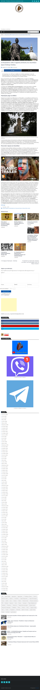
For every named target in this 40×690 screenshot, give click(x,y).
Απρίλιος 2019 (4, 563)
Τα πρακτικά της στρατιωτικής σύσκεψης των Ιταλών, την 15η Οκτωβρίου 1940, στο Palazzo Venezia (30, 262)
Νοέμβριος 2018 (4, 571)
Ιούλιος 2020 (4, 537)
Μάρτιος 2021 (4, 524)
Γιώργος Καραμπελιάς (24, 598)
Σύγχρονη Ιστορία (33, 607)
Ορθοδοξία (14, 607)
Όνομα (2, 284)
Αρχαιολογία (14, 596)
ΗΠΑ (2, 603)
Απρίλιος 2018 (4, 583)
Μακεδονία (3, 605)
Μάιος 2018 (4, 581)
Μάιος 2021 (4, 520)
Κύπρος (20, 603)
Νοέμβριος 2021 (4, 510)
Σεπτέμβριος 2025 (5, 433)
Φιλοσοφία (18, 609)
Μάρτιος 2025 (4, 443)
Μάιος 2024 (4, 460)
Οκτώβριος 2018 (5, 573)
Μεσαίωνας (9, 605)
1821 (2, 596)
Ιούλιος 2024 (4, 456)
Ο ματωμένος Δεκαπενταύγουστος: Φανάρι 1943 (5, 253)
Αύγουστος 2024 (5, 455)
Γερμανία (11, 598)
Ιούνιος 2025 (4, 438)
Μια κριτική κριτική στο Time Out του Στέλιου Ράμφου (15, 1)
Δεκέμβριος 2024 (5, 448)
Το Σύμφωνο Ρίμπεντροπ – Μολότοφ (9, 260)
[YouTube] (36, 1)
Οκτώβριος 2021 (5, 512)
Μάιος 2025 (4, 439)
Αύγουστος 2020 (5, 536)
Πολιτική (23, 607)
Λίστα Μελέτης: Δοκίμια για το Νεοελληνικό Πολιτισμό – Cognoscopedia (21, 626)
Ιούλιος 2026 (4, 416)
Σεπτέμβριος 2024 (5, 453)
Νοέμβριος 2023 (5, 470)
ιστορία (3, 612)
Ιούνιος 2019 (4, 559)
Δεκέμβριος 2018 (5, 569)
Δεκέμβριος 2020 (5, 529)
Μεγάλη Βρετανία (12, 208)
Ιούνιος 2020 (4, 539)
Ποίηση (19, 607)
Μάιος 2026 (4, 419)
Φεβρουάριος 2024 (5, 465)
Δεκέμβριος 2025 (5, 428)
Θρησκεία (11, 603)
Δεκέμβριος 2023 (5, 468)
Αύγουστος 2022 (5, 495)
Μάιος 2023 (4, 480)
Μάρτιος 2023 (4, 483)
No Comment (14, 67)
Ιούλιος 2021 (4, 517)
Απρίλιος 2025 (4, 441)
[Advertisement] (19, 20)
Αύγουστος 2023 (5, 475)
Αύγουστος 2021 (5, 515)
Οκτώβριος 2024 (5, 451)
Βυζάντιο (35, 596)
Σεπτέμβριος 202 (5, 590)
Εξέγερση (7, 208)
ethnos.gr (3, 205)
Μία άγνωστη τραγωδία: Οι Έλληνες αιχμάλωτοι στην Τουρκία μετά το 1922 (22, 615)
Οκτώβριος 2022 (5, 492)
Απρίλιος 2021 (4, 522)
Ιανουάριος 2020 (5, 547)
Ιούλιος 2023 (4, 477)
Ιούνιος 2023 (4, 478)
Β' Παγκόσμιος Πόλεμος (28, 596)
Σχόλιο (3, 272)
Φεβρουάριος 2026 (5, 424)
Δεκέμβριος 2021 (5, 509)
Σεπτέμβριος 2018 (5, 574)
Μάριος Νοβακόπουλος (32, 603)
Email (15, 284)
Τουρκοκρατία (12, 609)
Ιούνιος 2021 (4, 519)
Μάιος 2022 (4, 500)
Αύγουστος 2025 (5, 434)
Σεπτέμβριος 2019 (5, 554)
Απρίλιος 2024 (4, 461)
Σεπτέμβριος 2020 (5, 534)
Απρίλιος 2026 (4, 421)
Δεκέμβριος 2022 (5, 488)
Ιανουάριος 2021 (5, 527)
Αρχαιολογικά (20, 596)
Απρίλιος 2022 (4, 502)
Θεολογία (6, 603)
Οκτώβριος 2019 (5, 552)
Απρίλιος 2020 (4, 542)
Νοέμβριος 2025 (5, 429)
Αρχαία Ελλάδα (7, 596)
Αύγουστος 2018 (5, 576)
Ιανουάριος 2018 (5, 588)
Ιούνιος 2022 (4, 498)
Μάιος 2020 (4, 541)
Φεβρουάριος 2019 (5, 566)
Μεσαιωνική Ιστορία (18, 208)
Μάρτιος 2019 (4, 564)
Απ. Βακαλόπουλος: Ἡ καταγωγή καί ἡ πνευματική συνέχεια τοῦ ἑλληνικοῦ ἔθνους (19, 254)
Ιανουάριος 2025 (5, 446)
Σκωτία (29, 208)
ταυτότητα (7, 612)
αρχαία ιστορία (32, 609)
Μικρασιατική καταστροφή (23, 605)
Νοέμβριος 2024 (5, 450)
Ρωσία (28, 607)
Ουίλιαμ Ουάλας (25, 208)
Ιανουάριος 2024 (5, 466)
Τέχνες (3, 609)
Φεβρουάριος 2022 (5, 505)
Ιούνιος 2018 (4, 579)
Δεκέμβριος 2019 (5, 549)
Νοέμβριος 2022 (5, 490)
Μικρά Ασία (15, 605)
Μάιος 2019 (4, 561)
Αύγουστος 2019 (5, 556)
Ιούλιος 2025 (4, 436)
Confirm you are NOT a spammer (5, 294)
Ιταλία (16, 603)
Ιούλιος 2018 (4, 578)
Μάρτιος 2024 (4, 463)
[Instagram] (34, 1)
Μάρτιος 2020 (4, 544)
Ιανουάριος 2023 (5, 487)
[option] (15, 1)
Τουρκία (7, 609)
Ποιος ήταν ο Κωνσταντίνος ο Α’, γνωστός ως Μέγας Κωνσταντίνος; (5, 223)
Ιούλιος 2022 (4, 497)
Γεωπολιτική (16, 598)
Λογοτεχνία (25, 603)
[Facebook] (32, 1)
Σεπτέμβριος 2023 (5, 473)
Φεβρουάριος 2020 (5, 546)
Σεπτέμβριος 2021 (5, 514)
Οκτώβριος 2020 (5, 532)
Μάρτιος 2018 (4, 584)
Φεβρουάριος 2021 (5, 525)
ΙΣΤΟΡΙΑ (9, 67)
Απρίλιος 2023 (4, 482)
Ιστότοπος (29, 284)
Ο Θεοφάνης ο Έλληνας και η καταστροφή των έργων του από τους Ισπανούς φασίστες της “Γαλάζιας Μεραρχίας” (32, 238)
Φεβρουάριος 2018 (5, 586)
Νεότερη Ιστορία (32, 605)
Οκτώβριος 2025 (5, 431)
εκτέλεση (3, 208)
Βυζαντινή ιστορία (5, 598)
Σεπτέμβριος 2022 (5, 493)
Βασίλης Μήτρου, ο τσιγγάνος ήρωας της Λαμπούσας (19, 223)
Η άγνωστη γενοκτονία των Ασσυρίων (32, 222)
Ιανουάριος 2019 (5, 568)
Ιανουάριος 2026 (5, 426)
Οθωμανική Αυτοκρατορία (6, 607)
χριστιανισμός (13, 612)
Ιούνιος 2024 (4, 458)
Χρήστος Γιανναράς (25, 609)
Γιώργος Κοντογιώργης (33, 598)
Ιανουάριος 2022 (5, 507)
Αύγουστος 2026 (5, 414)
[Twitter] (38, 1)
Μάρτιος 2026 (4, 423)
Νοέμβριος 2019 (4, 551)
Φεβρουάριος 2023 (5, 485)
